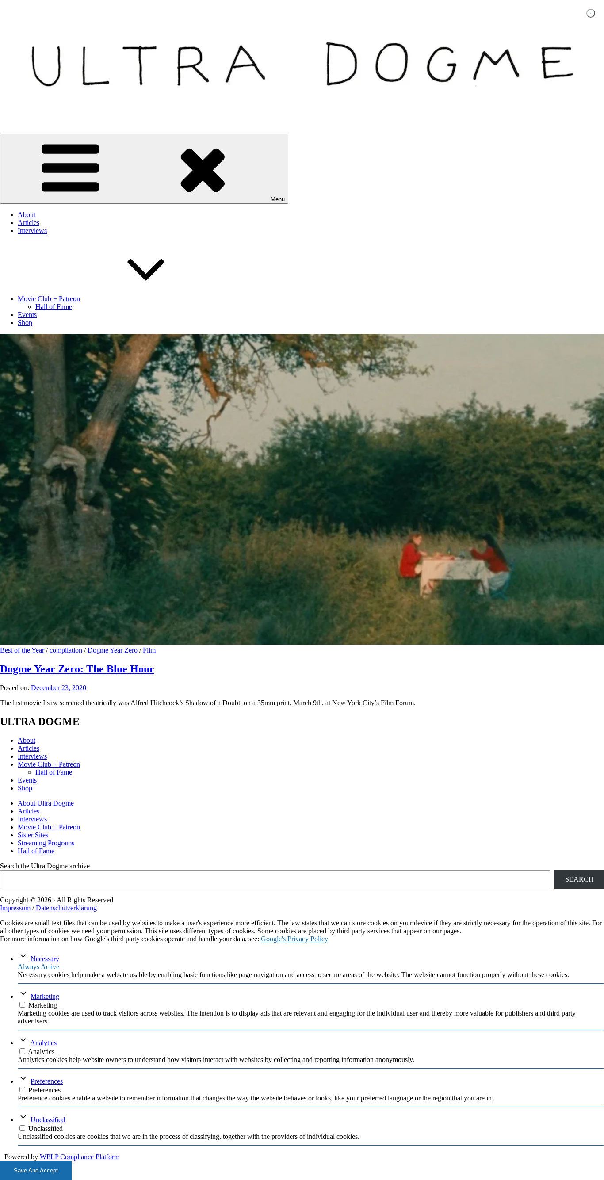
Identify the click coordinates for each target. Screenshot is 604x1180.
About (26, 214)
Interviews (32, 230)
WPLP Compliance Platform (79, 1157)
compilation (66, 650)
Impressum (15, 908)
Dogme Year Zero (113, 650)
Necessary (45, 958)
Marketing (45, 996)
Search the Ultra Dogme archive (45, 866)
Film (149, 650)
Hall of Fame (53, 306)
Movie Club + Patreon (49, 298)
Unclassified (48, 1119)
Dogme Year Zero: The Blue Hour (77, 669)
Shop (25, 322)
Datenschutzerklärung (66, 908)
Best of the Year (22, 650)
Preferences (47, 1081)
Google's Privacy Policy (294, 939)
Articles (28, 222)
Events (27, 314)
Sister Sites (33, 835)
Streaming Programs (46, 843)
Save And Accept (36, 1170)
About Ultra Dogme (46, 803)
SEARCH (579, 879)
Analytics (43, 1042)
